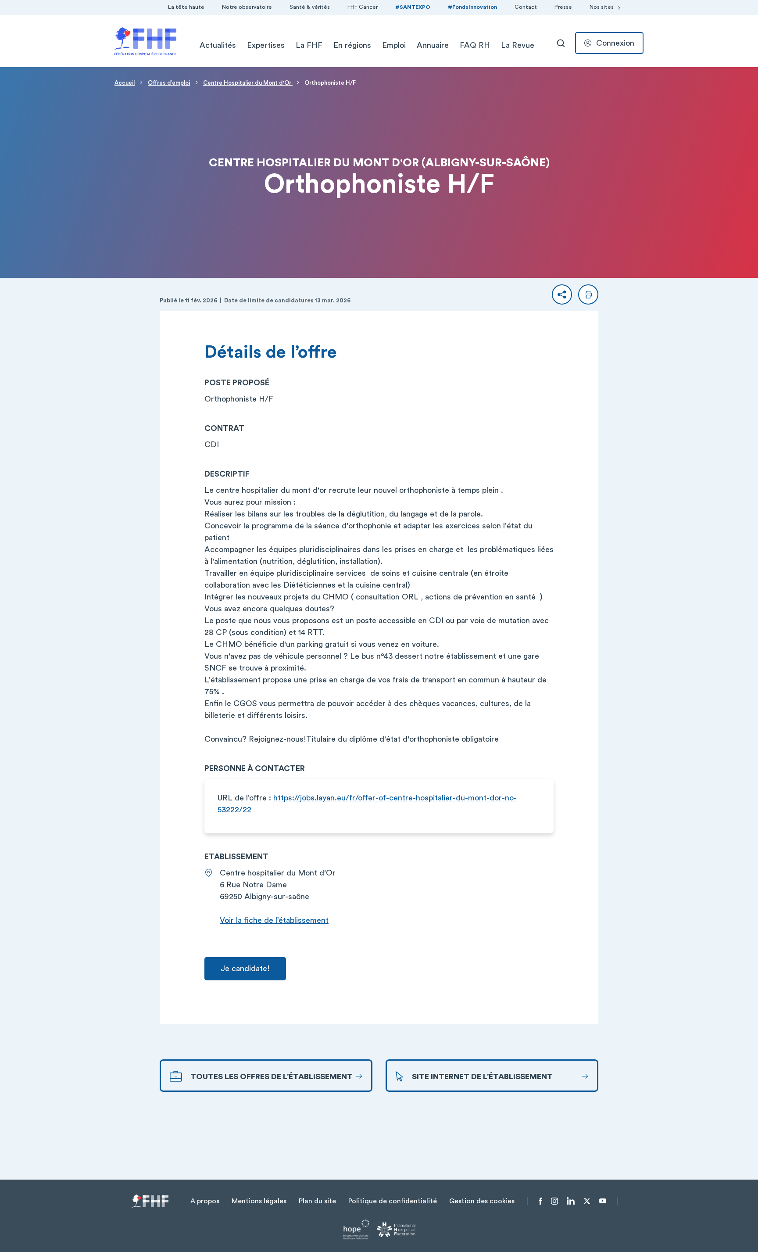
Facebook (540, 1201)
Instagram (554, 1201)
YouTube (602, 1201)
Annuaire (433, 45)
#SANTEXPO (412, 7)
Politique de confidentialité (392, 1201)
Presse (563, 7)
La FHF (309, 45)
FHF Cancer (362, 7)
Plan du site (317, 1201)
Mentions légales (259, 1201)
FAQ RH (475, 45)
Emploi (394, 45)
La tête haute (186, 7)
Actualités (218, 45)
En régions (352, 45)
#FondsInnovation (472, 7)
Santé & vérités (310, 7)
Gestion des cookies (482, 1201)
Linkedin (571, 1201)
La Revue (517, 45)
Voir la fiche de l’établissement (274, 920)
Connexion (615, 43)
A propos (204, 1201)
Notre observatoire (247, 7)
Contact (526, 7)
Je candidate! (245, 968)
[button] (562, 294)
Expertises (266, 45)
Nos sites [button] (602, 7)
